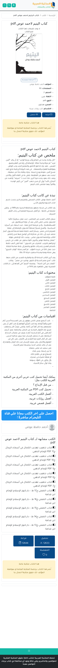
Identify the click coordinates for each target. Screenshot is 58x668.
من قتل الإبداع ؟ (42, 384)
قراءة (47, 115)
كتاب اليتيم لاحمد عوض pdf (26, 16)
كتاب (32, 155)
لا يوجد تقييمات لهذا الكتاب (29, 30)
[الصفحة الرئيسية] (44, 5)
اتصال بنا (18, 132)
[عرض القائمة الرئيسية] (5, 5)
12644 (24, 541)
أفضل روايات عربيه (40, 398)
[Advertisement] (29, 617)
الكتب (44, 16)
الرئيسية (52, 16)
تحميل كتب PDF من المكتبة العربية (31, 389)
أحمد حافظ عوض (37, 85)
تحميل (33, 115)
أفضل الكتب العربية (40, 394)
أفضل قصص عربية (40, 403)
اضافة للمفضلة (28, 80)
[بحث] (9, 5)
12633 (45, 541)
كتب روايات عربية (36, 109)
